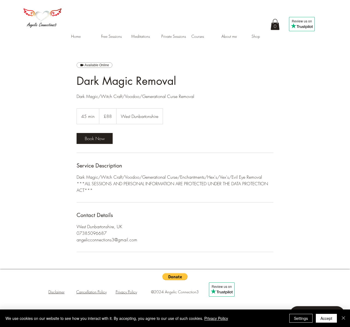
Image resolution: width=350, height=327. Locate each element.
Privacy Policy (216, 318)
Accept (326, 318)
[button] (275, 24)
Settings (301, 318)
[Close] (343, 318)
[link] (95, 138)
